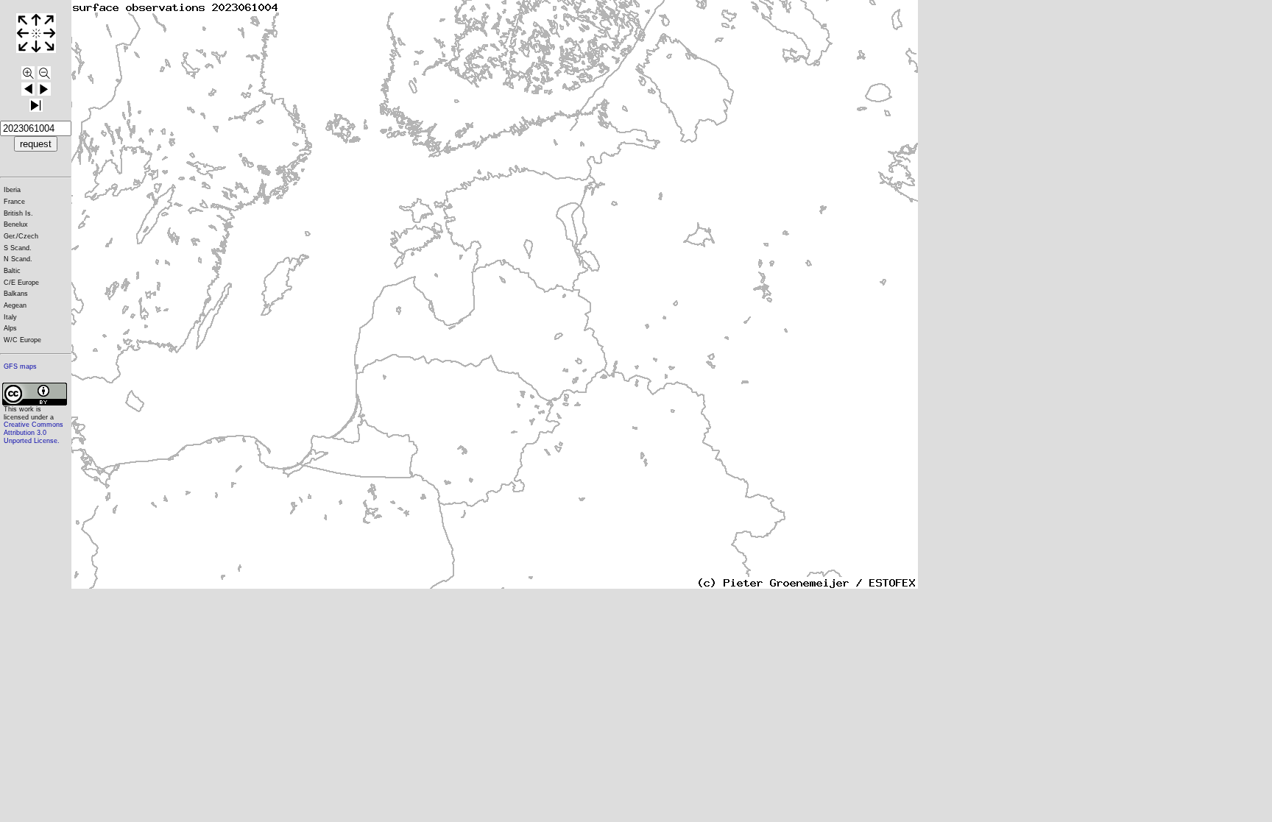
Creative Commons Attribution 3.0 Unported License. (33, 432)
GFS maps (20, 366)
